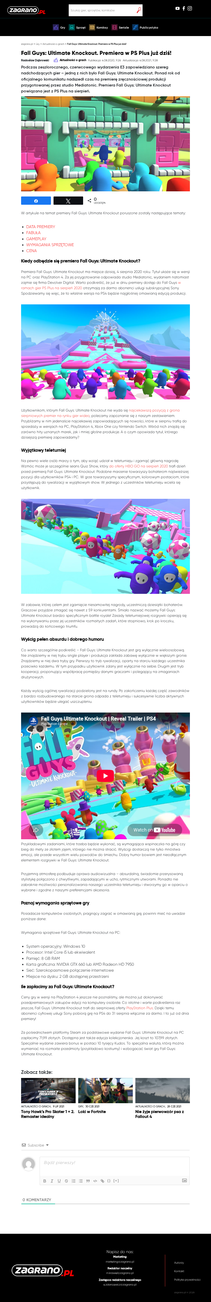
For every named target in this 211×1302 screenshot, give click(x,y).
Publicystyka (149, 27)
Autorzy (179, 1262)
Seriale (124, 27)
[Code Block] (95, 1181)
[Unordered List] (80, 1181)
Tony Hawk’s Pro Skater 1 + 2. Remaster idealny (47, 1114)
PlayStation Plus (139, 1008)
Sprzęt (81, 27)
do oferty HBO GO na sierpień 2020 (138, 466)
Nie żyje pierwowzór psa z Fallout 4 (159, 1114)
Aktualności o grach (53, 43)
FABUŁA (33, 232)
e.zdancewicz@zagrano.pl (119, 1284)
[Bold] (44, 1181)
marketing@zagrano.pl (120, 1261)
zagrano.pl (27, 43)
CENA (31, 251)
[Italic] (52, 1181)
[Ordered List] (73, 1181)
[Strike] (66, 1181)
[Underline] (59, 1181)
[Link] (102, 1181)
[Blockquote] (88, 1181)
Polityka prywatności (187, 1279)
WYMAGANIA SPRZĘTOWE (50, 245)
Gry (62, 27)
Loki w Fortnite (92, 1112)
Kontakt (179, 1271)
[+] (116, 1181)
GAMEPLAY (36, 239)
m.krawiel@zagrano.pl (120, 1273)
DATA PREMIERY (40, 227)
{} (109, 1181)
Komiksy (102, 27)
